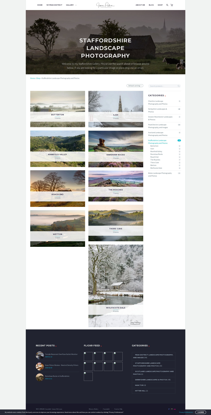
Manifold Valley (156, 151)
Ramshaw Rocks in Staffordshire (57, 376)
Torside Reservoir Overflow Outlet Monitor (61, 354)
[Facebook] (169, 409)
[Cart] (172, 5)
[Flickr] (175, 409)
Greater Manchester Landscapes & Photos (160, 118)
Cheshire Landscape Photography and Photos (157, 102)
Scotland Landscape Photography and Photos (157, 133)
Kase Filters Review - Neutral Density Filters (61, 365)
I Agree (200, 412)
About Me (140, 5)
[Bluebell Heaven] (88, 366)
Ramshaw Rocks (156, 154)
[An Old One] (108, 356)
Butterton (154, 146)
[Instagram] (172, 409)
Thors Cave (154, 162)
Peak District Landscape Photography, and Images (158, 126)
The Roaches (155, 160)
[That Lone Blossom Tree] (118, 356)
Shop (160, 5)
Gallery (70, 5)
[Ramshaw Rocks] (98, 356)
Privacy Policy (93, 409)
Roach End (154, 157)
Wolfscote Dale (156, 168)
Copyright (106, 409)
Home (39, 5)
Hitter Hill (140, 391)
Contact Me (118, 409)
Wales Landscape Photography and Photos (160, 174)
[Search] (167, 5)
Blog (151, 5)
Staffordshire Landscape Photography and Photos (157, 141)
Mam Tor (139, 385)
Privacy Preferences (186, 412)
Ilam (152, 149)
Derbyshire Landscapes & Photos (157, 110)
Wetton (153, 165)
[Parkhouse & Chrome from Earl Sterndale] (88, 356)
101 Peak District (54, 5)
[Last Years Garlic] (98, 366)
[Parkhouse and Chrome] (118, 366)
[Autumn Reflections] (108, 366)
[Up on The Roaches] (88, 376)
